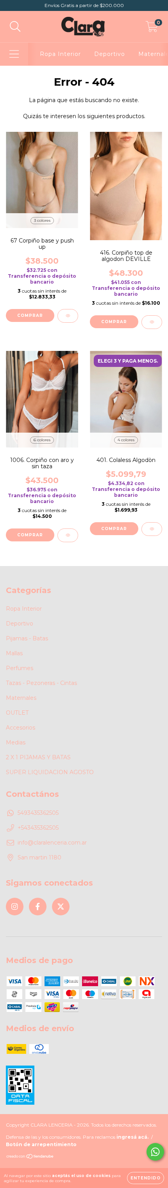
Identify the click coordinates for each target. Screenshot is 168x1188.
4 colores (126, 439)
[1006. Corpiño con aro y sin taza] (67, 535)
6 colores (42, 439)
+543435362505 (38, 827)
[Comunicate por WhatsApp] (155, 1152)
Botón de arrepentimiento (41, 1144)
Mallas (14, 653)
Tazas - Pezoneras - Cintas (41, 683)
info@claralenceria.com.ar (52, 842)
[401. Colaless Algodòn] (151, 529)
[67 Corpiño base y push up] (67, 316)
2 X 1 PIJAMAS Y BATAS (38, 757)
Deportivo (109, 54)
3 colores (42, 220)
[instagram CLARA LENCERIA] (14, 906)
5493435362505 (38, 812)
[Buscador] (15, 26)
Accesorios (20, 727)
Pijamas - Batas (27, 638)
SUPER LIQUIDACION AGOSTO (50, 772)
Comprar (30, 315)
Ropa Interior (60, 54)
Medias (15, 742)
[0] (151, 28)
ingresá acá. (132, 1137)
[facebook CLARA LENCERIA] (37, 906)
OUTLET (17, 712)
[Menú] (14, 54)
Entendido (145, 1178)
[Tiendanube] (30, 1157)
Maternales (21, 697)
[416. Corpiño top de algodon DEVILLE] (151, 322)
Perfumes (19, 668)
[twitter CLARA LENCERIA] (61, 906)
